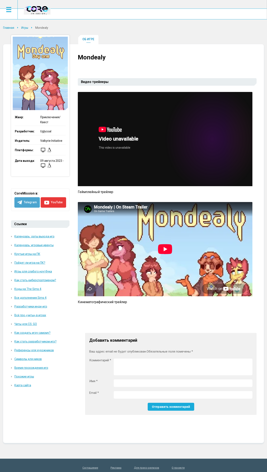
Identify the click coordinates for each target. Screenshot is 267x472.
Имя (93, 381)
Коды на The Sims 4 (27, 289)
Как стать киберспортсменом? (35, 280)
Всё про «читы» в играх (30, 315)
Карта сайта (22, 385)
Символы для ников (28, 359)
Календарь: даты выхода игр (34, 236)
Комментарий (100, 360)
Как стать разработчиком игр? (35, 341)
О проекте (178, 467)
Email (94, 393)
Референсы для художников (34, 350)
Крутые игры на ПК (27, 254)
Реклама (116, 467)
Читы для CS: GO (25, 324)
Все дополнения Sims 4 (30, 297)
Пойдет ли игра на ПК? (29, 262)
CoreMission (37, 10)
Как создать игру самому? (32, 332)
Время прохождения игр (31, 367)
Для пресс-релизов (146, 467)
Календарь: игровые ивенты (34, 245)
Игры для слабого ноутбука (33, 271)
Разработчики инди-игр (30, 306)
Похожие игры (24, 376)
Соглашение (90, 467)
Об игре (88, 39)
